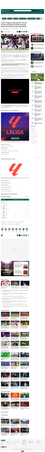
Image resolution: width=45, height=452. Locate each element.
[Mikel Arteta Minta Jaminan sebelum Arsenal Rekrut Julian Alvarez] (32, 66)
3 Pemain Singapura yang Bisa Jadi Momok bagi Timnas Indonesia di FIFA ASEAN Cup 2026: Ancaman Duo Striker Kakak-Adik (5, 318)
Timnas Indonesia (5, 310)
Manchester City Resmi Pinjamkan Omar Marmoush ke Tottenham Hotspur (24, 388)
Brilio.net (24, 442)
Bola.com (31, 441)
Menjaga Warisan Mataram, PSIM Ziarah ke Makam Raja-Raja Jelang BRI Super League (24, 359)
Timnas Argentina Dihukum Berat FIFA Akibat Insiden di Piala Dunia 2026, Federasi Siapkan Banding (15, 347)
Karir (15, 443)
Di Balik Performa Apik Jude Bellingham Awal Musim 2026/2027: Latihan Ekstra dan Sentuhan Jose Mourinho (25, 287)
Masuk (42, 10)
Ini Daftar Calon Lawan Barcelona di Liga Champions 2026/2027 (12, 296)
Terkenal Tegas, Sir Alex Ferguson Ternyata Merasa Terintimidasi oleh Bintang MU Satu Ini (5, 408)
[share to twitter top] (20, 32)
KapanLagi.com (40, 442)
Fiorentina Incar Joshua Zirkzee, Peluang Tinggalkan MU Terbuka (24, 408)
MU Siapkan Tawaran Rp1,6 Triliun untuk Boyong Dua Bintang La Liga (36, 59)
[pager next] (43, 19)
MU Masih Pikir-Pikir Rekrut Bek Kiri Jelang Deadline (15, 407)
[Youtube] (6, 446)
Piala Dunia (4, 330)
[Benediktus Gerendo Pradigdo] (2, 32)
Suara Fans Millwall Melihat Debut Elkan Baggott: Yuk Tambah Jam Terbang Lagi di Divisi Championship (5, 327)
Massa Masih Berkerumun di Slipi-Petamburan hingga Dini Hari (24, 434)
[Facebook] (1, 446)
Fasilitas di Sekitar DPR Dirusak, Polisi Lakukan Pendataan (14, 434)
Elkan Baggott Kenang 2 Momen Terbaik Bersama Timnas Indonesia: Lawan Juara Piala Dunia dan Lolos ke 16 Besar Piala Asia (5, 347)
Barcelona (16, 55)
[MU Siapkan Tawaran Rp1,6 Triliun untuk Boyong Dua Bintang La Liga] (37, 56)
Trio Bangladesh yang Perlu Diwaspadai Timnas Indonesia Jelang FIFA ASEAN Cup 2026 (15, 318)
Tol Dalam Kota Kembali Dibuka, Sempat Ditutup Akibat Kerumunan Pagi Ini (24, 425)
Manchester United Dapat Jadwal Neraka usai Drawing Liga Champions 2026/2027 (15, 399)
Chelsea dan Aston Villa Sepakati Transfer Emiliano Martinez (15, 388)
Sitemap (2, 444)
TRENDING (33, 126)
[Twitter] (3, 446)
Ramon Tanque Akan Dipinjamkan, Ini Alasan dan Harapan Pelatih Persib (5, 367)
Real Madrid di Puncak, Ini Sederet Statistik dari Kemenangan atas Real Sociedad (38, 114)
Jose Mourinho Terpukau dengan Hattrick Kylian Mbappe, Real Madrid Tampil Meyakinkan (38, 87)
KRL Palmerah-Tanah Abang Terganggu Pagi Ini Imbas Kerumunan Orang (5, 434)
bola (6, 10)
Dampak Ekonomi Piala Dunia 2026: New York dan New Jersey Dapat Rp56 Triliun (15, 338)
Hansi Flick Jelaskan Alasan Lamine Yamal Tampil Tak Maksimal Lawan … (39, 48)
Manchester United (5, 391)
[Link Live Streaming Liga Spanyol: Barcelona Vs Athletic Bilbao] (37, 38)
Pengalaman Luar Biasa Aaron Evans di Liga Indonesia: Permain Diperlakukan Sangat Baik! (15, 367)
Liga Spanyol (17, 54)
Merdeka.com (25, 443)
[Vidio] (4, 446)
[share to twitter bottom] (20, 235)
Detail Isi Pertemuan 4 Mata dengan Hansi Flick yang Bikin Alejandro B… (39, 44)
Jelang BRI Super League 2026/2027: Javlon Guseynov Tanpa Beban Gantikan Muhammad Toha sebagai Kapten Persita (24, 367)
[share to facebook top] (17, 32)
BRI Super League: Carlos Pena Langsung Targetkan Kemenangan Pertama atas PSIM (15, 359)
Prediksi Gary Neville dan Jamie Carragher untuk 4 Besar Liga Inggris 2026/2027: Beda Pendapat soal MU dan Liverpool (5, 388)
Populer (34, 71)
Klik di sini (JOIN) (6, 107)
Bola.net (39, 441)
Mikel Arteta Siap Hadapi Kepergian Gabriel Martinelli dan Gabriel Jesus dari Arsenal (15, 379)
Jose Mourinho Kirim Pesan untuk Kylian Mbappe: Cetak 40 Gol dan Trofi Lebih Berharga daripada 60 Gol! (15, 287)
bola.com (18, 449)
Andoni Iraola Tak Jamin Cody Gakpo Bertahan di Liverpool (4, 379)
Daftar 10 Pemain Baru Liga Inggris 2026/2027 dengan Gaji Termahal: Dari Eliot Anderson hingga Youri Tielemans (24, 399)
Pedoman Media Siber (8, 443)
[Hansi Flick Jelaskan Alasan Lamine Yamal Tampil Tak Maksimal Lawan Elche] (32, 48)
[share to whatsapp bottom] (22, 235)
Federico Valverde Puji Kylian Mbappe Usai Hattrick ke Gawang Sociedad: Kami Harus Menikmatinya (38, 119)
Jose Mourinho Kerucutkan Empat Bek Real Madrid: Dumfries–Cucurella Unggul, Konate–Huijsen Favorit (38, 92)
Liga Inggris (4, 371)
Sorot (2, 417)
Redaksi (2, 443)
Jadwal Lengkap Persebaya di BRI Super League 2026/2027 (5, 359)
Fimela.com (32, 442)
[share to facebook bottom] (17, 235)
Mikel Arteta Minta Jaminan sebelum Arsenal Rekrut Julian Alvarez (39, 66)
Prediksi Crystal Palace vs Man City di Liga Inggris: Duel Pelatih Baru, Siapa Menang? (24, 379)
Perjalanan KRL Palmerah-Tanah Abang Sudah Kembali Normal (5, 425)
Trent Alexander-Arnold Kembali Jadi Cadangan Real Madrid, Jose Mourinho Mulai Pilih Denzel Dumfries (38, 83)
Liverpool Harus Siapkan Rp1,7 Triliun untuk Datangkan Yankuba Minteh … (39, 62)
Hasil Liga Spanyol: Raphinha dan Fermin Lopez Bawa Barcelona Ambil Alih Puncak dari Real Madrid (38, 97)
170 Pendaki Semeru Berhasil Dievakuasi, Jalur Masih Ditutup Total (15, 425)
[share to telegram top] (24, 32)
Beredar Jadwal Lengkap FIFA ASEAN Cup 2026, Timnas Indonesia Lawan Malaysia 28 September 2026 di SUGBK (24, 318)
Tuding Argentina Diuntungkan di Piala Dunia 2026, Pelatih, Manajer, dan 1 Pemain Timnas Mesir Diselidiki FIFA (24, 347)
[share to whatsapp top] (22, 32)
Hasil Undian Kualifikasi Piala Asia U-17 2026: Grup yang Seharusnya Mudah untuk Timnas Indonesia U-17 (24, 327)
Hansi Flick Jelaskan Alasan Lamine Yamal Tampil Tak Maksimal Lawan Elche (14, 304)
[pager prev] (1, 19)
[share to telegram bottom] (24, 235)
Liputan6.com (25, 441)
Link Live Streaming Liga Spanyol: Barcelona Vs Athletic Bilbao (4, 287)
